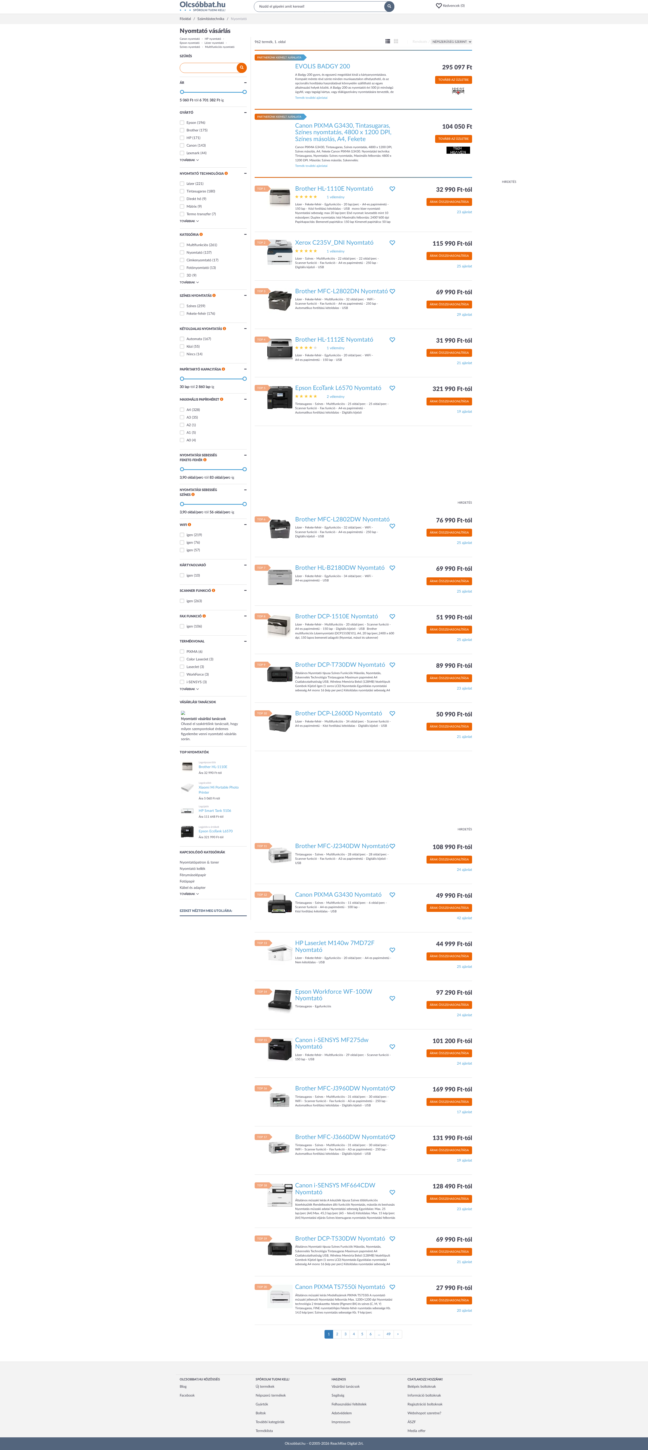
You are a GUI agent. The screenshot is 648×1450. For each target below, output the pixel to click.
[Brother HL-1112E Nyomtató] (280, 349)
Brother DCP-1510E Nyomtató (336, 617)
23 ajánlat (464, 212)
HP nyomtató (213, 38)
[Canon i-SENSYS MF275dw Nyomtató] (280, 1049)
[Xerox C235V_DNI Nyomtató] (280, 252)
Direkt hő (194, 199)
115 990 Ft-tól (452, 244)
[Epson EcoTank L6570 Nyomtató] (280, 397)
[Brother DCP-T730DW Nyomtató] (280, 674)
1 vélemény (336, 197)
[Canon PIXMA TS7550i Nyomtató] (280, 1296)
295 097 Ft (457, 68)
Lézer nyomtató (214, 43)
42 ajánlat (464, 918)
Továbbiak (187, 160)
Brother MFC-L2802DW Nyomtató (342, 520)
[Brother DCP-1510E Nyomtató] (280, 626)
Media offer (417, 1431)
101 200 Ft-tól (452, 1041)
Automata (194, 339)
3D (189, 275)
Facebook (187, 1395)
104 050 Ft (457, 127)
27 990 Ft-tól (454, 1288)
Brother (192, 130)
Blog (183, 1386)
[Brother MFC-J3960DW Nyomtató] (280, 1098)
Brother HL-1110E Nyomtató (334, 189)
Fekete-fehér (196, 314)
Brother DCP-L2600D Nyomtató (338, 714)
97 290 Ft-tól (454, 993)
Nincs (191, 354)
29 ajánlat (464, 315)
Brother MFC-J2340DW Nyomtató (342, 846)
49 (389, 1334)
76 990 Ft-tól (454, 521)
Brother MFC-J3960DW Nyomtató (342, 1089)
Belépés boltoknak (422, 1386)
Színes (191, 306)
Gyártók (262, 1404)
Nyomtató (194, 252)
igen (190, 535)
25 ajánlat (464, 266)
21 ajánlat (464, 363)
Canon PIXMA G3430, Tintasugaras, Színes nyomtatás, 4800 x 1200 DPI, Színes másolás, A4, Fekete (343, 132)
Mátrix (192, 206)
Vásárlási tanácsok (346, 1386)
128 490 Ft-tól (452, 1187)
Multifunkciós (197, 245)
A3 (189, 417)
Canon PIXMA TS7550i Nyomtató (340, 1287)
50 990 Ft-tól (454, 715)
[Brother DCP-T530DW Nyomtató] (280, 1248)
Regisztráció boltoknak (425, 1404)
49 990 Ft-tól (454, 896)
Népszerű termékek (271, 1395)
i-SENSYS (194, 682)
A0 (189, 440)
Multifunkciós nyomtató (219, 47)
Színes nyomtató (190, 47)
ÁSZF (412, 1422)
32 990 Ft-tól (454, 190)
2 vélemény (336, 397)
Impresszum (341, 1422)
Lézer (190, 184)
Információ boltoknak (424, 1395)
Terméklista (264, 1431)
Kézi (190, 346)
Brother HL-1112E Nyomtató (334, 340)
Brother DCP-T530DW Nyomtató (340, 1239)
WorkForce (195, 674)
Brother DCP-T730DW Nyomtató (340, 665)
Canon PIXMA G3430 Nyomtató (338, 895)
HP (189, 138)
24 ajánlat (464, 870)
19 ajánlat (464, 412)
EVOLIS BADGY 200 (322, 67)
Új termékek (265, 1386)
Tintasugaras (196, 191)
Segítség (338, 1395)
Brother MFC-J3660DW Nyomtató (342, 1137)
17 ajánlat (464, 1112)
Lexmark (193, 153)
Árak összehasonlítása (449, 201)
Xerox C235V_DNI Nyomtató (334, 243)
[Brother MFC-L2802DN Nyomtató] (280, 300)
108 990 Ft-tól (452, 847)
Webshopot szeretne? (424, 1413)
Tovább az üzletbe (453, 79)
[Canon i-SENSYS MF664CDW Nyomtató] (280, 1195)
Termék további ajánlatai (311, 97)
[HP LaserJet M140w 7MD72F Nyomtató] (280, 952)
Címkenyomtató (199, 260)
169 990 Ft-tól (452, 1090)
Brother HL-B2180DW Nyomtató (340, 568)
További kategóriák (270, 1422)
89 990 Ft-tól (454, 666)
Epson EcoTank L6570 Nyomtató (338, 388)
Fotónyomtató (198, 268)
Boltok (261, 1413)
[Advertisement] (496, 104)
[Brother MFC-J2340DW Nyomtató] (280, 855)
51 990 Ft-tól (454, 618)
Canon (192, 145)
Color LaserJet (197, 659)
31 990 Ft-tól (454, 341)
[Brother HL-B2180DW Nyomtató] (280, 577)
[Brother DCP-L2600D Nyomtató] (280, 722)
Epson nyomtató (189, 43)
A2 (189, 425)
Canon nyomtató (190, 38)
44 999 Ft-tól (454, 944)
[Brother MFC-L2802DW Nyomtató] (280, 529)
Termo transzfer (199, 214)
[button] (451, 6)
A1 (189, 433)
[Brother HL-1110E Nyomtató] (280, 198)
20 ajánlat (464, 1310)
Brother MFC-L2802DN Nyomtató (341, 291)
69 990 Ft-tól (454, 292)
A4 (189, 410)
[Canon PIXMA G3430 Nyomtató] (280, 904)
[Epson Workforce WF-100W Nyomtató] (280, 1001)
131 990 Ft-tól (452, 1138)
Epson (191, 123)
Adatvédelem (342, 1413)
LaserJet (193, 667)
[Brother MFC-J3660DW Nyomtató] (280, 1146)
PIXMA (192, 652)
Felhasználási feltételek (349, 1404)
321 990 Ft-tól (452, 389)
